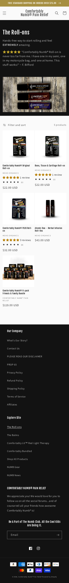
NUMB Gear (13, 467)
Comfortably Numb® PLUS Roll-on (17, 229)
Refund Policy (15, 380)
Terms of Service (16, 396)
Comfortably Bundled (19, 451)
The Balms (13, 435)
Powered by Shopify (49, 577)
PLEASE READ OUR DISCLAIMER (24, 356)
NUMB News (14, 475)
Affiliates (12, 404)
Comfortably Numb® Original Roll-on (16, 167)
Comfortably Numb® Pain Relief (29, 577)
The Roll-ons (14, 427)
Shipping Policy (16, 388)
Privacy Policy (14, 372)
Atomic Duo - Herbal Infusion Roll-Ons (48, 229)
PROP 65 (12, 364)
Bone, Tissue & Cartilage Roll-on (50, 165)
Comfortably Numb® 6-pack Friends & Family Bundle (16, 292)
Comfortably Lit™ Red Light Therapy (28, 443)
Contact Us (13, 348)
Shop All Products (17, 459)
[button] (4, 13)
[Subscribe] (58, 535)
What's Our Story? (17, 340)
